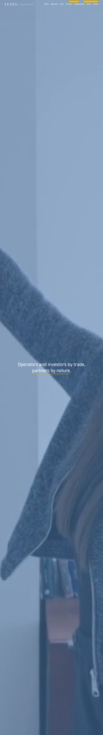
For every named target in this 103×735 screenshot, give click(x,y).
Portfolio (69, 4)
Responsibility (79, 4)
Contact (96, 4)
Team (62, 4)
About (46, 4)
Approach (54, 4)
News (89, 4)
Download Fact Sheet (91, 1)
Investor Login (74, 1)
